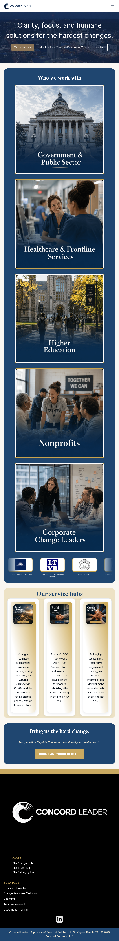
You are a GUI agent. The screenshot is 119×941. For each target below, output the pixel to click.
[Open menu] (112, 6)
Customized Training (16, 909)
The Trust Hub (21, 867)
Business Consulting (15, 888)
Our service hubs (59, 593)
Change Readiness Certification (22, 893)
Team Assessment (14, 904)
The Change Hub (22, 863)
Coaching (9, 898)
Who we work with (59, 77)
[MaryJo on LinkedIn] (59, 919)
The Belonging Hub (23, 872)
